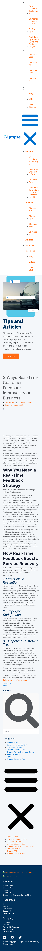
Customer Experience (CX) (15, 405)
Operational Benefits (14, 747)
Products (29, 50)
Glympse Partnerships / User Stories (20, 752)
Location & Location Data (16, 750)
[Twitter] (20, 937)
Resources (30, 89)
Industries (29, 87)
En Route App (33, 30)
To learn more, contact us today (15, 680)
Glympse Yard (33, 55)
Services (29, 84)
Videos (32, 99)
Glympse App (33, 63)
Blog (31, 93)
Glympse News (12, 743)
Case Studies (32, 105)
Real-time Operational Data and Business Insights (34, 42)
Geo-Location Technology (33, 10)
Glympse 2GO (33, 79)
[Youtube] (12, 937)
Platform (29, 2)
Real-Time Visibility (14, 754)
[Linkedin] (4, 937)
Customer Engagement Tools (34, 21)
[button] (30, 130)
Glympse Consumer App (16, 759)
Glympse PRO (33, 71)
